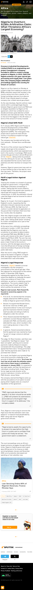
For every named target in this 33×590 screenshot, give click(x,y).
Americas (9, 552)
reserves (12, 137)
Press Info (9, 566)
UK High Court (26, 496)
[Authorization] (23, 2)
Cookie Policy (11, 568)
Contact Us (4, 568)
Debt (20, 496)
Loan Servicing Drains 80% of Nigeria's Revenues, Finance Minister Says (14, 485)
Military (29, 552)
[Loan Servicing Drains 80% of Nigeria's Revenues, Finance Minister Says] (16, 468)
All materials (3, 62)
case (20, 499)
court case (25, 499)
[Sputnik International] (5, 2)
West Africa (9, 496)
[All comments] (2, 587)
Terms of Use (16, 566)
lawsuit (15, 499)
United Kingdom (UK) (7, 502)
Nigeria (8, 157)
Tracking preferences (16, 570)
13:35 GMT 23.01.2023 (7, 32)
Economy (23, 552)
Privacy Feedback (5, 570)
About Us (3, 566)
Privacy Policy (19, 568)
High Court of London (7, 499)
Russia (16, 552)
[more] (30, 406)
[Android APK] (6, 575)
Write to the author (11, 62)
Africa (4, 481)
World (3, 552)
